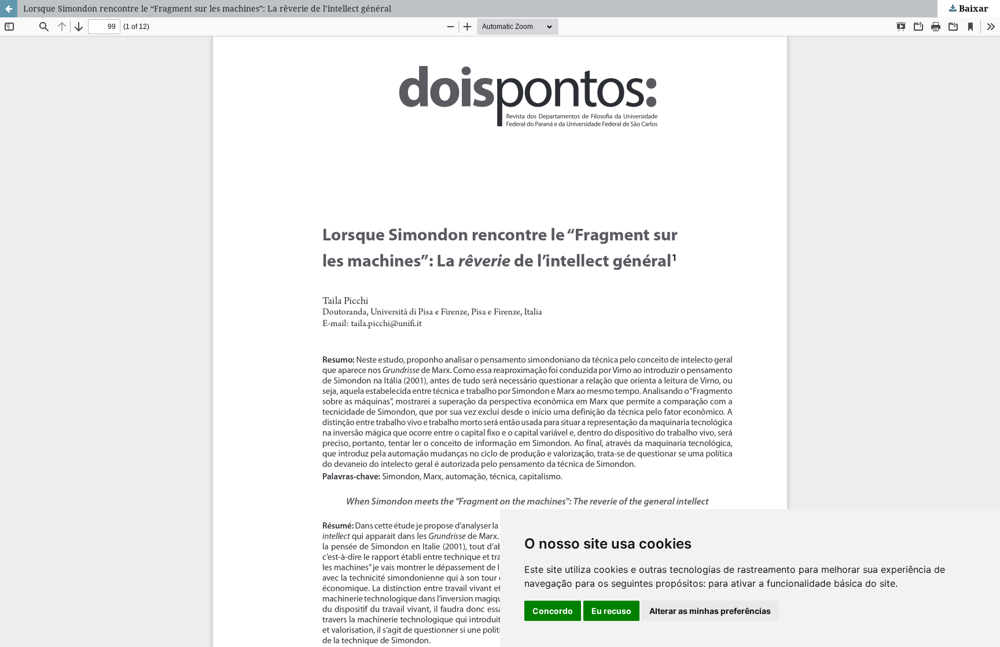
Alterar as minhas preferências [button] (710, 611)
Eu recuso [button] (611, 611)
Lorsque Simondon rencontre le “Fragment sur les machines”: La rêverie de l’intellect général (207, 8)
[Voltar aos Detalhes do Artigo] (8, 8)
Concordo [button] (552, 611)
